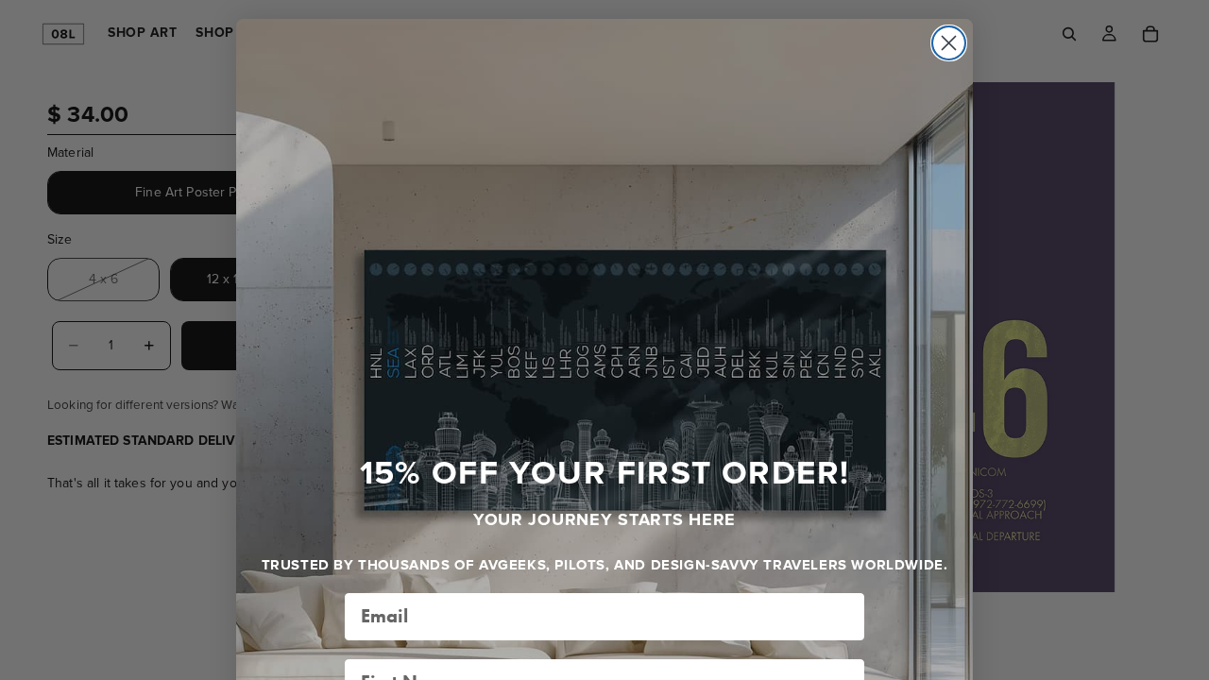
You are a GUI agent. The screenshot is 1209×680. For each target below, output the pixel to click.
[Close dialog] (948, 43)
